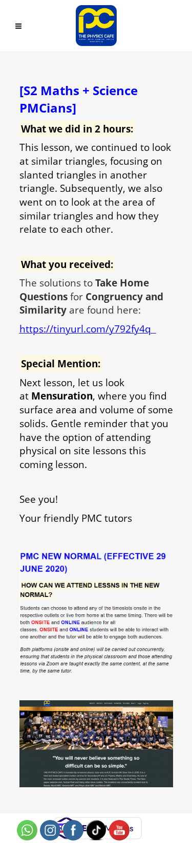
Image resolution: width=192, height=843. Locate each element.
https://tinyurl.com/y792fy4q (86, 328)
